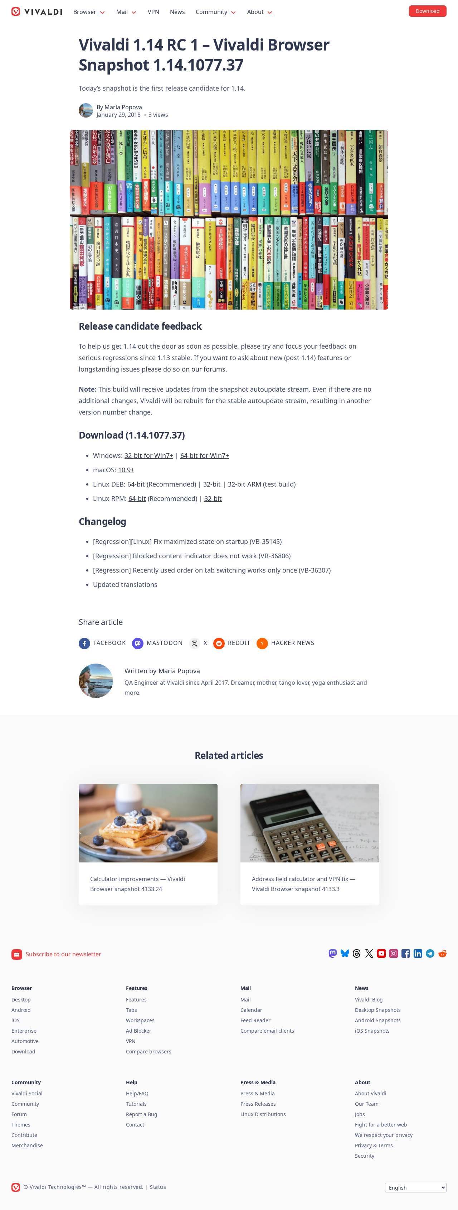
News (177, 12)
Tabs (131, 1009)
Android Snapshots (378, 1020)
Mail (122, 12)
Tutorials (136, 1103)
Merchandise (27, 1145)
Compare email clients (267, 1030)
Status (158, 1186)
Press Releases (258, 1103)
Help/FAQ (137, 1093)
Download (23, 1051)
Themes (20, 1124)
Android (21, 1009)
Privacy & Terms (374, 1145)
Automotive (25, 1041)
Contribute (24, 1135)
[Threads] (357, 953)
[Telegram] (430, 953)
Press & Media (257, 1093)
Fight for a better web (381, 1124)
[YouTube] (381, 953)
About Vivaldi (370, 1093)
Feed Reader (255, 1020)
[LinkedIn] (418, 953)
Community (212, 12)
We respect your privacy (384, 1135)
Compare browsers (148, 1051)
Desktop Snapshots (378, 1009)
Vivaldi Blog (369, 999)
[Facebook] (405, 953)
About (256, 12)
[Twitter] (369, 953)
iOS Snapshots (372, 1030)
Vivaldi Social (27, 1093)
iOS (15, 1020)
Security (364, 1155)
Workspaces (140, 1020)
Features (136, 999)
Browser (85, 12)
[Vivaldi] (36, 11)
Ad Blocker (138, 1030)
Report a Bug (141, 1114)
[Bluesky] (345, 953)
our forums (208, 369)
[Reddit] (442, 953)
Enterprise (23, 1030)
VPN (153, 12)
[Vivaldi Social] (332, 953)
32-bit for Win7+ (149, 455)
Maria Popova (123, 107)
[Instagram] (393, 953)
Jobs (360, 1114)
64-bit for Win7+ (204, 455)
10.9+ (126, 469)
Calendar (251, 1009)
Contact (135, 1124)
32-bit (212, 484)
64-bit (136, 484)
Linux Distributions (263, 1114)
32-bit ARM (244, 484)
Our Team (367, 1103)
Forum (19, 1114)
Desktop (21, 999)
